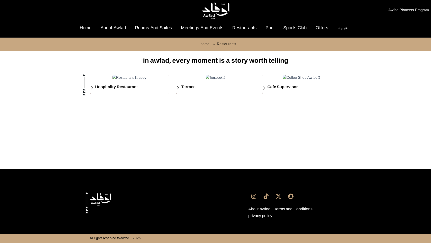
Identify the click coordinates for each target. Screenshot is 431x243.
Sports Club (295, 28)
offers (322, 28)
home (86, 28)
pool (270, 28)
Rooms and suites (153, 28)
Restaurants (244, 28)
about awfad (113, 28)
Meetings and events (202, 28)
